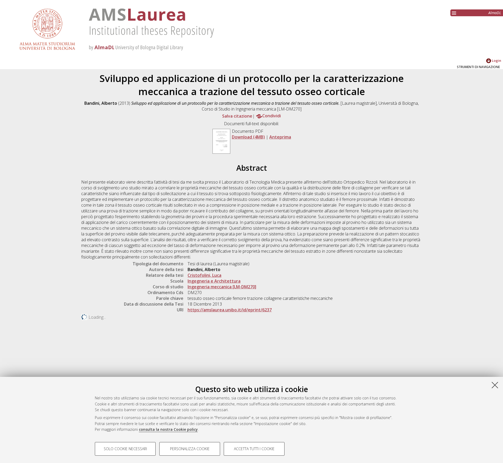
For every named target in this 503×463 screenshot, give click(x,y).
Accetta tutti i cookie (254, 448)
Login (496, 60)
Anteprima (280, 137)
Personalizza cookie (190, 448)
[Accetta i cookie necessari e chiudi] (495, 385)
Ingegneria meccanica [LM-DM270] (222, 287)
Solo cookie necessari (125, 448)
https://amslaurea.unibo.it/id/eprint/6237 (230, 310)
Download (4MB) (248, 137)
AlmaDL (494, 12)
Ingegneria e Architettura (214, 281)
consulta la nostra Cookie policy (168, 429)
